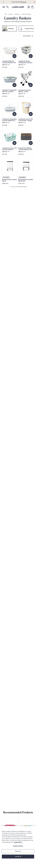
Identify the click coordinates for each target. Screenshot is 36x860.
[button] (4, 2)
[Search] (7, 7)
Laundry (10, 14)
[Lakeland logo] (18, 7)
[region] (18, 843)
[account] (28, 6)
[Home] (5, 14)
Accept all (18, 856)
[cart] (32, 6)
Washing (17, 14)
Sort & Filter (27, 36)
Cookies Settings (18, 846)
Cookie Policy (18, 842)
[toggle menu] (3, 7)
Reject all (18, 851)
